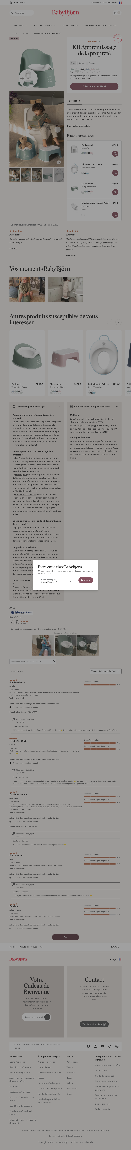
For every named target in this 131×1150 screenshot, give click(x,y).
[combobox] (56, 581)
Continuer (85, 580)
